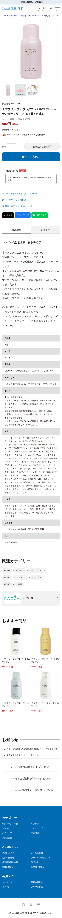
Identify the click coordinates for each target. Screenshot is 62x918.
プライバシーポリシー (41, 858)
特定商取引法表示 (10, 862)
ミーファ (39, 16)
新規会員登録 (37, 882)
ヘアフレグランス (37, 570)
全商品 (19, 584)
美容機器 (35, 833)
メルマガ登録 (37, 887)
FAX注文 (35, 862)
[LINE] (38, 904)
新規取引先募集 (38, 867)
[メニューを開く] (57, 7)
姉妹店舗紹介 (8, 867)
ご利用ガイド (8, 853)
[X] (31, 904)
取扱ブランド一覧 (10, 824)
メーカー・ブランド (18, 16)
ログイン (6, 887)
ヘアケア (20, 570)
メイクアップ (37, 828)
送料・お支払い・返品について (19, 206)
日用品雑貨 (7, 838)
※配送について (11, 171)
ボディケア (7, 833)
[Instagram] (23, 904)
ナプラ (31, 16)
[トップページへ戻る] (12, 8)
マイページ (7, 882)
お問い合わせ (8, 858)
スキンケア (21, 577)
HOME (5, 16)
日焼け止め (37, 577)
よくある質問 (37, 853)
